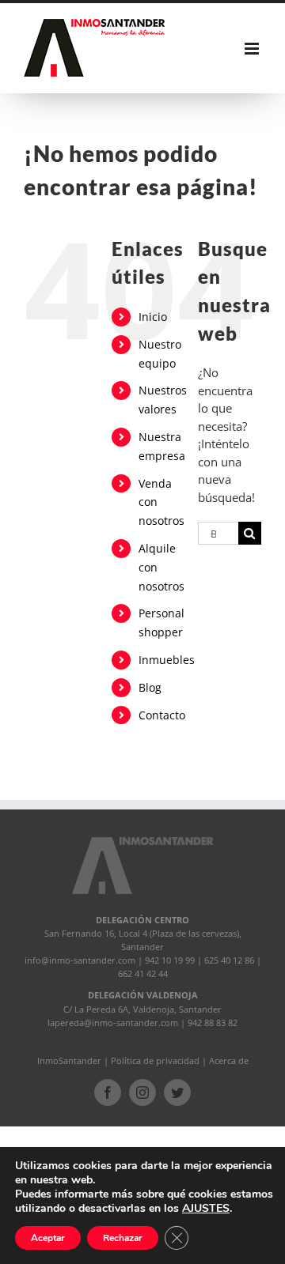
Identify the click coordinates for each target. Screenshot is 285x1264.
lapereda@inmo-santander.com (113, 1022)
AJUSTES (206, 1209)
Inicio (153, 316)
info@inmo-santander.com (80, 960)
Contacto (162, 715)
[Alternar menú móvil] (253, 48)
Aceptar (48, 1238)
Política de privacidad (155, 1060)
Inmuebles (167, 659)
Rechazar (122, 1238)
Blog (150, 687)
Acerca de (229, 1060)
